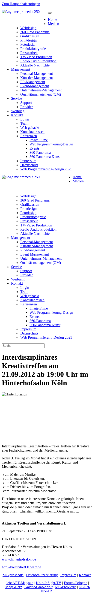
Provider (26, 107)
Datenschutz (29, 165)
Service (16, 98)
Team (24, 123)
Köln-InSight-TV (48, 583)
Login (24, 119)
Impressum (28, 161)
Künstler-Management (36, 78)
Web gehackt (29, 128)
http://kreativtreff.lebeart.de (21, 567)
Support (26, 103)
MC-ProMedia (65, 587)
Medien (53, 24)
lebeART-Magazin (19, 583)
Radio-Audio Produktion (38, 61)
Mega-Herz (13, 587)
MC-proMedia (13, 575)
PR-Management (32, 82)
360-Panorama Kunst (45, 157)
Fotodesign (28, 44)
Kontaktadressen (32, 132)
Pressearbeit (29, 53)
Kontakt (17, 115)
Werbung (17, 111)
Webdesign (28, 28)
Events (34, 148)
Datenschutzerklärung (42, 575)
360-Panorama (40, 152)
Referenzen (28, 136)
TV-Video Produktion (36, 57)
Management (20, 69)
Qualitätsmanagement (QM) (40, 94)
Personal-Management (36, 73)
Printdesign (28, 40)
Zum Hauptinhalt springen (21, 4)
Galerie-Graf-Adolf (38, 587)
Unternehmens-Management (41, 90)
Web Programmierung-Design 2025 (46, 169)
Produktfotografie (33, 49)
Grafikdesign (29, 36)
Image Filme (39, 140)
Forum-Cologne (75, 583)
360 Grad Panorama (35, 32)
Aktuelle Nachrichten (35, 65)
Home (52, 19)
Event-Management (34, 86)
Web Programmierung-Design (51, 144)
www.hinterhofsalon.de (19, 559)
